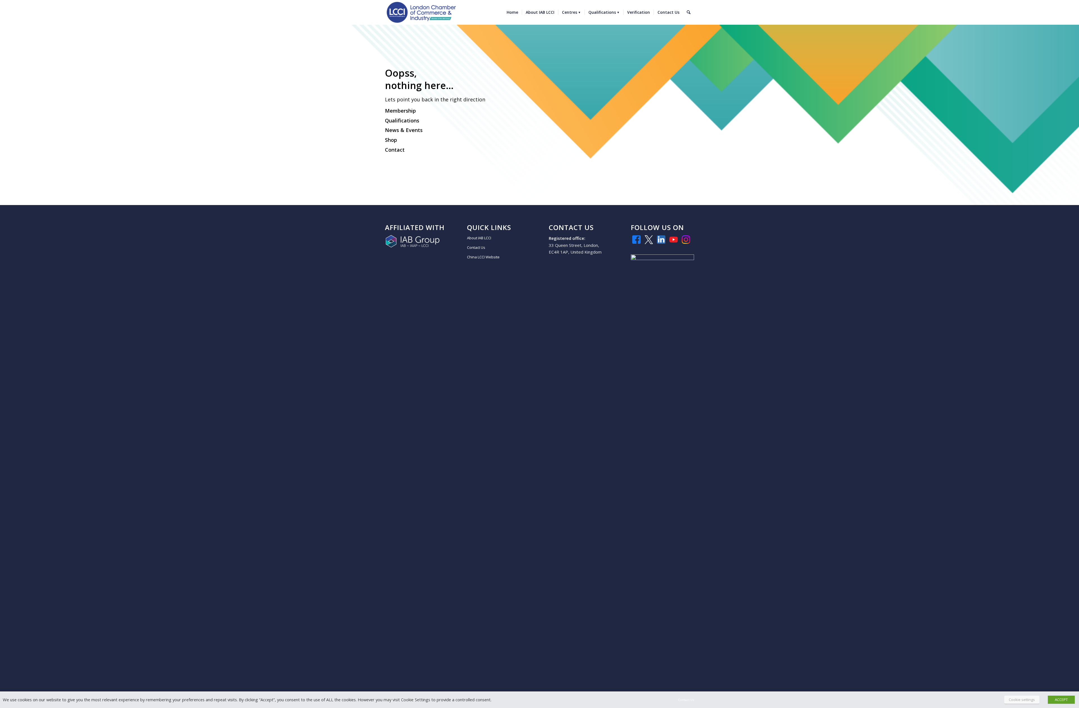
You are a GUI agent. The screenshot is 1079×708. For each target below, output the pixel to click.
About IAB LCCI (479, 237)
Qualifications (402, 120)
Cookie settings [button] (1022, 699)
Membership (400, 110)
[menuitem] (512, 12)
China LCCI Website (483, 256)
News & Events (404, 130)
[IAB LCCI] (421, 12)
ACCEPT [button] (1061, 699)
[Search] (688, 12)
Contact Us (476, 247)
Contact (395, 149)
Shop (391, 139)
